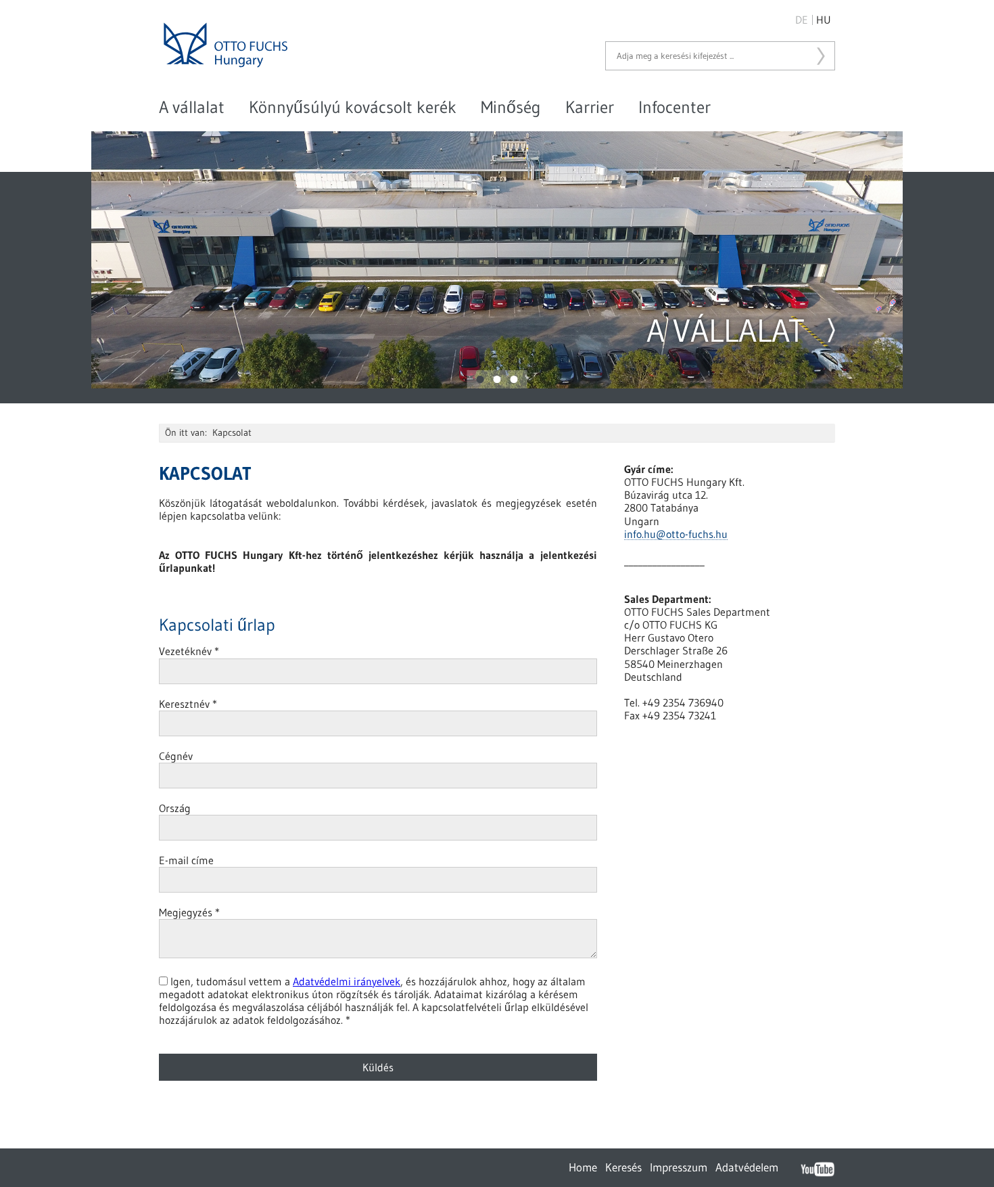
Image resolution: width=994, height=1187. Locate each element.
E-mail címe (186, 860)
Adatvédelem (746, 1167)
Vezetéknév (189, 651)
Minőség (511, 107)
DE (801, 19)
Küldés (378, 1067)
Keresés (818, 55)
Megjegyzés (189, 912)
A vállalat (191, 107)
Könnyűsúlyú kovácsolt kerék (352, 107)
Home (583, 1167)
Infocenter (674, 107)
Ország (175, 808)
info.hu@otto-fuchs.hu (676, 534)
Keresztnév (188, 704)
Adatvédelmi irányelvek (346, 981)
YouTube (817, 1168)
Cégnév (176, 756)
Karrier (589, 107)
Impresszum (678, 1167)
